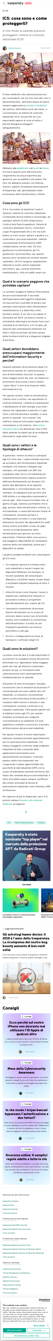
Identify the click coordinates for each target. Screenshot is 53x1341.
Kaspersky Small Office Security (15, 1225)
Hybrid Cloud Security (11, 1281)
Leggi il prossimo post (14, 929)
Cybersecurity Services (12, 1269)
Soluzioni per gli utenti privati (16, 1195)
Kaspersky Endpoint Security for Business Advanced (23, 1253)
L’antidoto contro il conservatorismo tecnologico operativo (19, 916)
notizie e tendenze (36, 105)
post (36, 168)
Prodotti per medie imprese (15, 1239)
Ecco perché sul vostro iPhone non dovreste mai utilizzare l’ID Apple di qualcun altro (26, 1028)
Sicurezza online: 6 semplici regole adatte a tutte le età (26, 1157)
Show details (39, 1325)
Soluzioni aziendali (11, 1263)
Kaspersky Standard (10, 1201)
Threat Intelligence (10, 1289)
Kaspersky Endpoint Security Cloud (16, 1229)
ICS (6, 11)
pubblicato (23, 168)
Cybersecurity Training (12, 1285)
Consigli (27, 1017)
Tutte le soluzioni (10, 1213)
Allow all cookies (14, 1330)
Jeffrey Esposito (14, 48)
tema (46, 168)
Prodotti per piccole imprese (15, 1219)
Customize (37, 1330)
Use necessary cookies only (26, 1336)
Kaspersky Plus (8, 1205)
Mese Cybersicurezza (24, 823)
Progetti (41, 823)
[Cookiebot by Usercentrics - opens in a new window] (39, 1300)
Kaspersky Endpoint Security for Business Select (22, 1249)
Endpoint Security (10, 1277)
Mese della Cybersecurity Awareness (26, 1070)
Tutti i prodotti (9, 1233)
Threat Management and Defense (16, 1273)
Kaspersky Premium (10, 1209)
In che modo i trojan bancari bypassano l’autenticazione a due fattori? (26, 1114)
